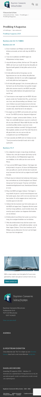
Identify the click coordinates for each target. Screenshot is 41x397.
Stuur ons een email (9, 320)
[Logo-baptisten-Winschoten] (17, 4)
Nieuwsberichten (10, 12)
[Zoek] (31, 4)
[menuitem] (31, 4)
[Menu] (37, 4)
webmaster (18, 30)
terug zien (31, 354)
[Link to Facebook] (33, 391)
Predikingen (7, 30)
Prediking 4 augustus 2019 (12, 34)
